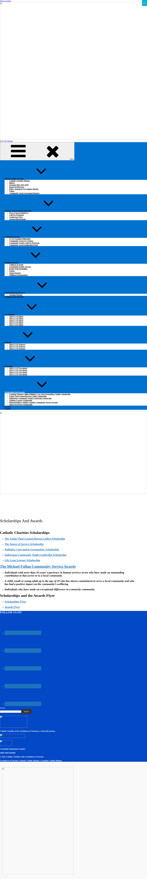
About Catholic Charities (14, 179)
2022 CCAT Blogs (16, 325)
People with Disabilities (18, 269)
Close (144, 3)
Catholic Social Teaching (14, 297)
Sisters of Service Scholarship (20, 405)
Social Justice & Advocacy (15, 293)
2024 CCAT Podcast (17, 349)
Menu (72, 159)
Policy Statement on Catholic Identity (24, 189)
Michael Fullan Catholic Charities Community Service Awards (33, 402)
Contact (8, 409)
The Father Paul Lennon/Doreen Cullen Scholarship (35, 538)
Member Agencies (11, 263)
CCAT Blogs (10, 314)
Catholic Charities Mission (19, 181)
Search (2, 708)
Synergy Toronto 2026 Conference (18, 211)
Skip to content (5, 1)
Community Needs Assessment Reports (24, 193)
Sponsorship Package (17, 219)
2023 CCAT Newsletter (18, 374)
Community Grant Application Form (23, 245)
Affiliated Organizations (18, 275)
